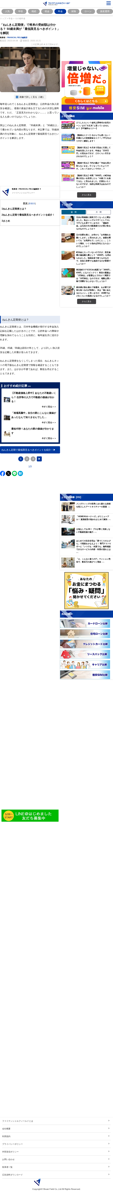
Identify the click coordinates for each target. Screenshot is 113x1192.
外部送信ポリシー (10, 1152)
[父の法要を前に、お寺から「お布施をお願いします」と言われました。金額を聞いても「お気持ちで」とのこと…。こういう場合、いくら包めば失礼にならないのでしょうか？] (68, 237)
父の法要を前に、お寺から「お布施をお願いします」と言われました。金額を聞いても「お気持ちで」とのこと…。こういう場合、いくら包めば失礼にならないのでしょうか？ (93, 240)
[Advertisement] (30, 163)
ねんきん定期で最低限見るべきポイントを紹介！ (28, 215)
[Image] (30, 816)
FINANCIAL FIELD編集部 (17, 37)
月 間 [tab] (99, 212)
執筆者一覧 (7, 1167)
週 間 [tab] (74, 212)
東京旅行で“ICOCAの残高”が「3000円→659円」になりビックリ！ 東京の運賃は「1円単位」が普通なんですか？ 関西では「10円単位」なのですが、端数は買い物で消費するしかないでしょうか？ (93, 275)
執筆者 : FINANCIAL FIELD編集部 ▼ (26, 189)
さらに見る (86, 195)
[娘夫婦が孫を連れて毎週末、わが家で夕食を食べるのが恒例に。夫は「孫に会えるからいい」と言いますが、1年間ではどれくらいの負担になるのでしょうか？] (68, 290)
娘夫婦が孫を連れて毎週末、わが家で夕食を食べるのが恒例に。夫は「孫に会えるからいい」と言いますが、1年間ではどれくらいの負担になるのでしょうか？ (93, 291)
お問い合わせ (8, 1159)
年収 (20, 11)
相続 (33, 11)
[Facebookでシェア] (2, 473)
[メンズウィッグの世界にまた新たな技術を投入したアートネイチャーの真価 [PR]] (87, 510)
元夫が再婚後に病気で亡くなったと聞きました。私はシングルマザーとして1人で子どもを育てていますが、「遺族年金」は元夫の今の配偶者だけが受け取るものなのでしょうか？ (93, 223)
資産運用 (104, 11)
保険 (73, 11)
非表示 (32, 203)
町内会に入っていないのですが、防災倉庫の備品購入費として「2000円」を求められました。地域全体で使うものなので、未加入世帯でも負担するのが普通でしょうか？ (93, 258)
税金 (47, 11)
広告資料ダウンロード (12, 1175)
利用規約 (6, 1136)
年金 (60, 11)
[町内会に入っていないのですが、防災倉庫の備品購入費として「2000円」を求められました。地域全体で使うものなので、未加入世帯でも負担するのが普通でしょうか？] (68, 255)
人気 (7, 11)
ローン (88, 11)
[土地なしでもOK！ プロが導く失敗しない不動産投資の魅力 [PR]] (87, 535)
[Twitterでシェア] (8, 473)
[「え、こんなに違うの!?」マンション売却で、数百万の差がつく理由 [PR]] (87, 567)
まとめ (6, 221)
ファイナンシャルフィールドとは (17, 1121)
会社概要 (6, 1129)
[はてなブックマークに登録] (20, 473)
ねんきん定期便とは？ (14, 208)
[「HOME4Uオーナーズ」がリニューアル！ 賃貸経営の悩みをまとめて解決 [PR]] (87, 523)
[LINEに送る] (14, 473)
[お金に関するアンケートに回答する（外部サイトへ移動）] (86, 590)
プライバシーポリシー (12, 1144)
